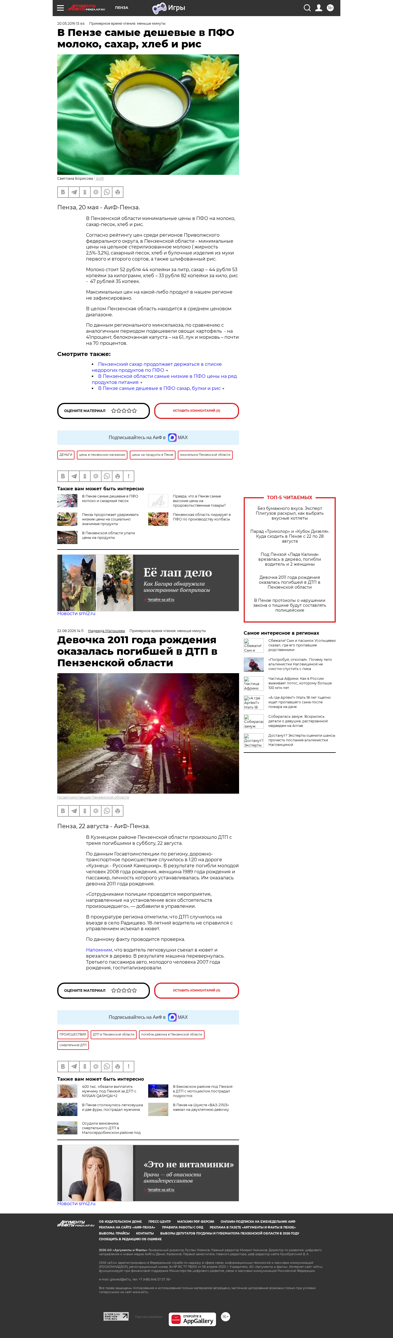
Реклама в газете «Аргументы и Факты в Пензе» (253, 1227)
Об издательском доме (120, 1222)
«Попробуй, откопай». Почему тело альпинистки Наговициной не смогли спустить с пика (300, 664)
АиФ (100, 178)
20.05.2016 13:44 (71, 23)
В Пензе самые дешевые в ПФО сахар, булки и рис (159, 388)
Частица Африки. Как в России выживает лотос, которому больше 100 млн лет (300, 683)
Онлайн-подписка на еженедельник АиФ (258, 1222)
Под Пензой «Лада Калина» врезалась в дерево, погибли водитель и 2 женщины (289, 559)
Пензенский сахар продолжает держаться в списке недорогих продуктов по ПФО (157, 367)
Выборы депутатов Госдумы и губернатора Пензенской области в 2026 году (229, 1233)
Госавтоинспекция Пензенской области (93, 797)
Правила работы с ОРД (182, 1227)
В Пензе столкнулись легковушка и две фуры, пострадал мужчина (112, 1107)
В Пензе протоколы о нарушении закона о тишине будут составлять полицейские (289, 605)
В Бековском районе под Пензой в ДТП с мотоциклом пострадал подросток (202, 1091)
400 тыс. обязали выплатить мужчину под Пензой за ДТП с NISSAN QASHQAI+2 (109, 1091)
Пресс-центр (159, 1222)
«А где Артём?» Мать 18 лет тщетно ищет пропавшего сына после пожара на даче (299, 702)
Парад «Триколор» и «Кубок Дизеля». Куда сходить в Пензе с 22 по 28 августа (289, 536)
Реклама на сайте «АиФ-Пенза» (127, 1227)
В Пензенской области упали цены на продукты (108, 535)
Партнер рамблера (148, 1316)
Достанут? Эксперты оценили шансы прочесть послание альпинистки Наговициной (301, 740)
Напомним (99, 950)
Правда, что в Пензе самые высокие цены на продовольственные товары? (199, 501)
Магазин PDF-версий (195, 1222)
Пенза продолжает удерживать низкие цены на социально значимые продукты (110, 519)
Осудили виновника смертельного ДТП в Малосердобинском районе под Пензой (99, 1130)
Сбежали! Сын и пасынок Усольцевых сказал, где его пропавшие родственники (302, 645)
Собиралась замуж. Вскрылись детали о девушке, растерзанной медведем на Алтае (298, 721)
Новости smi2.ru (76, 613)
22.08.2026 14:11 (70, 631)
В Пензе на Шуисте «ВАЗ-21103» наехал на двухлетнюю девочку (201, 1107)
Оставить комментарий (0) (196, 411)
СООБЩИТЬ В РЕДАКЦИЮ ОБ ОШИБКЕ (130, 1239)
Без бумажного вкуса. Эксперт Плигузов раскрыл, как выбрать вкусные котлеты (290, 513)
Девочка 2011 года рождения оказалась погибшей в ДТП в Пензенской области (289, 582)
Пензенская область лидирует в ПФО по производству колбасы (202, 516)
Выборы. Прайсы (114, 1233)
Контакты (145, 1233)
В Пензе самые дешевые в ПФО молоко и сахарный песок (110, 498)
